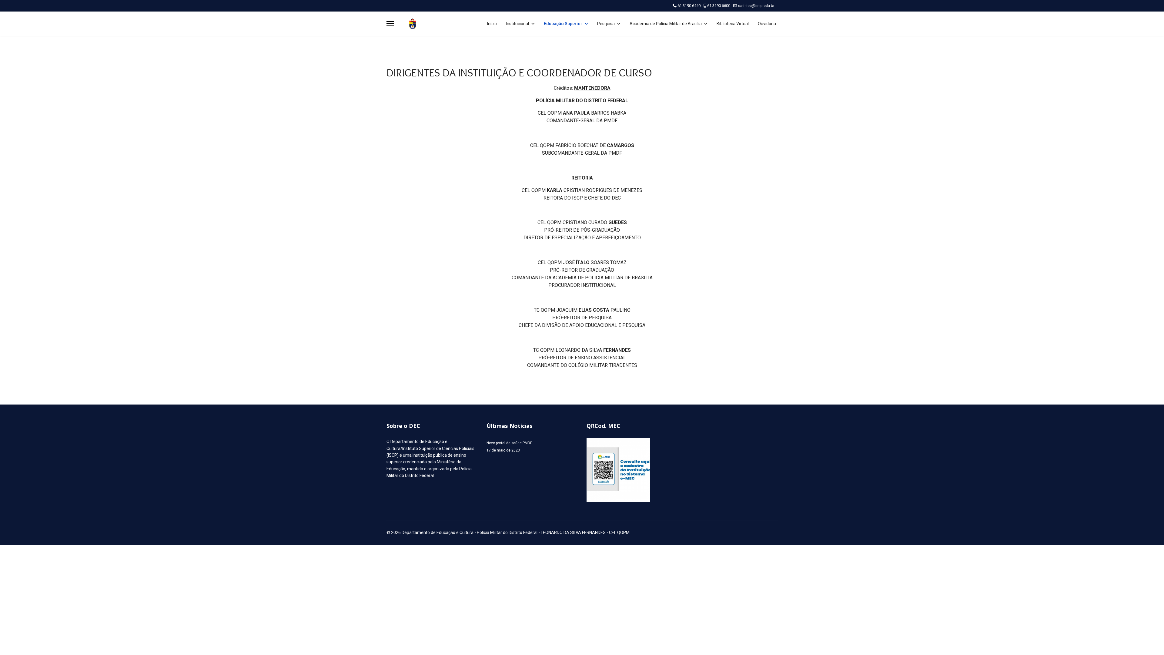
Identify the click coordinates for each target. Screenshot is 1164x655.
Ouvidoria (767, 23)
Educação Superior (563, 23)
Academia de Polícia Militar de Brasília (666, 23)
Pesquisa (606, 23)
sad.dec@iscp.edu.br (756, 5)
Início (492, 23)
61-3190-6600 (718, 5)
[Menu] (390, 24)
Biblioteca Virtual (733, 23)
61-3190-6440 (689, 5)
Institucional (517, 23)
